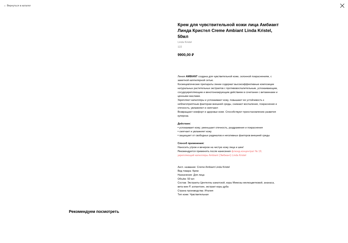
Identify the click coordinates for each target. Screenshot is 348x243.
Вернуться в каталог (19, 5)
